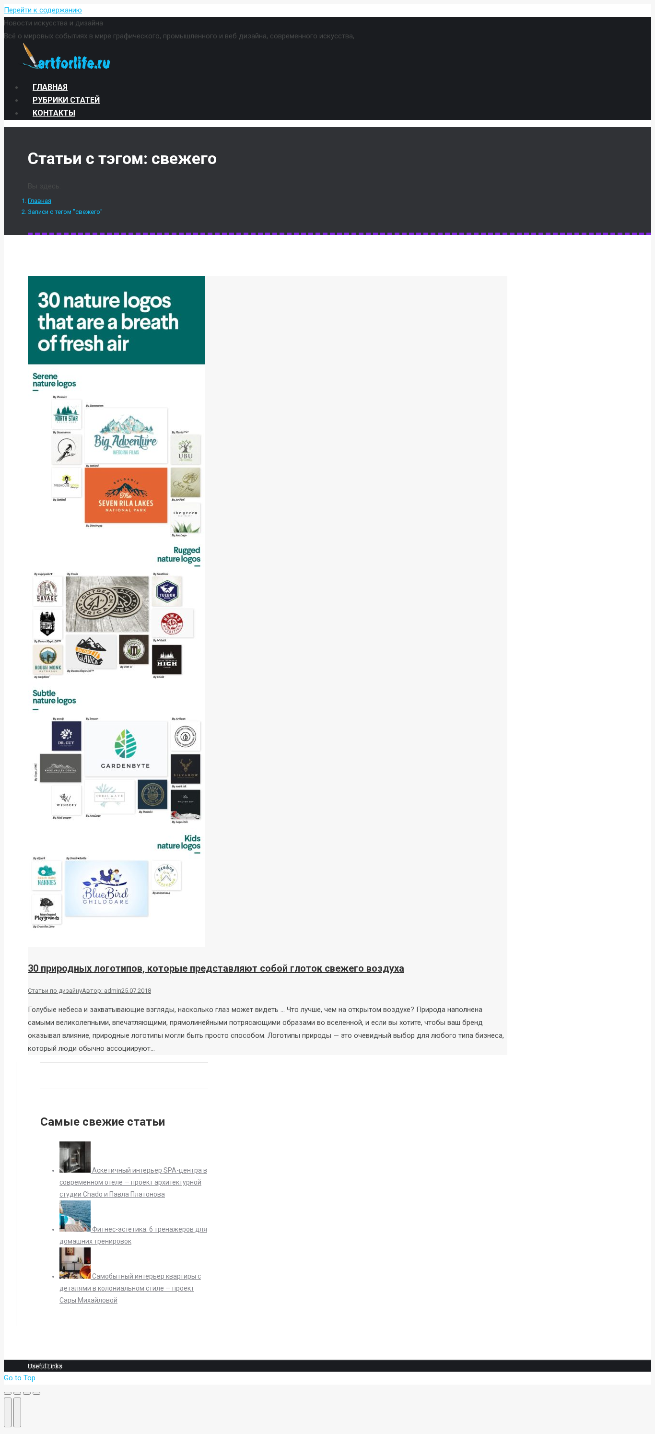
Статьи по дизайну (55, 990)
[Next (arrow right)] (17, 1412)
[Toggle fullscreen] (27, 1393)
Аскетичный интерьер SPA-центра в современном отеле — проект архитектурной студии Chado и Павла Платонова (133, 1182)
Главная (39, 200)
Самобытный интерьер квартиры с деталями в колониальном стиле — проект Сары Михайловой (130, 1288)
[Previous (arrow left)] (8, 1412)
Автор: (101, 990)
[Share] (17, 1393)
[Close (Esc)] (8, 1393)
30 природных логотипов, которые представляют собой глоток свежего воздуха (216, 968)
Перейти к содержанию (43, 10)
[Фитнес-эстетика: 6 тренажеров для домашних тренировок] (75, 1229)
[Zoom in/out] (36, 1393)
